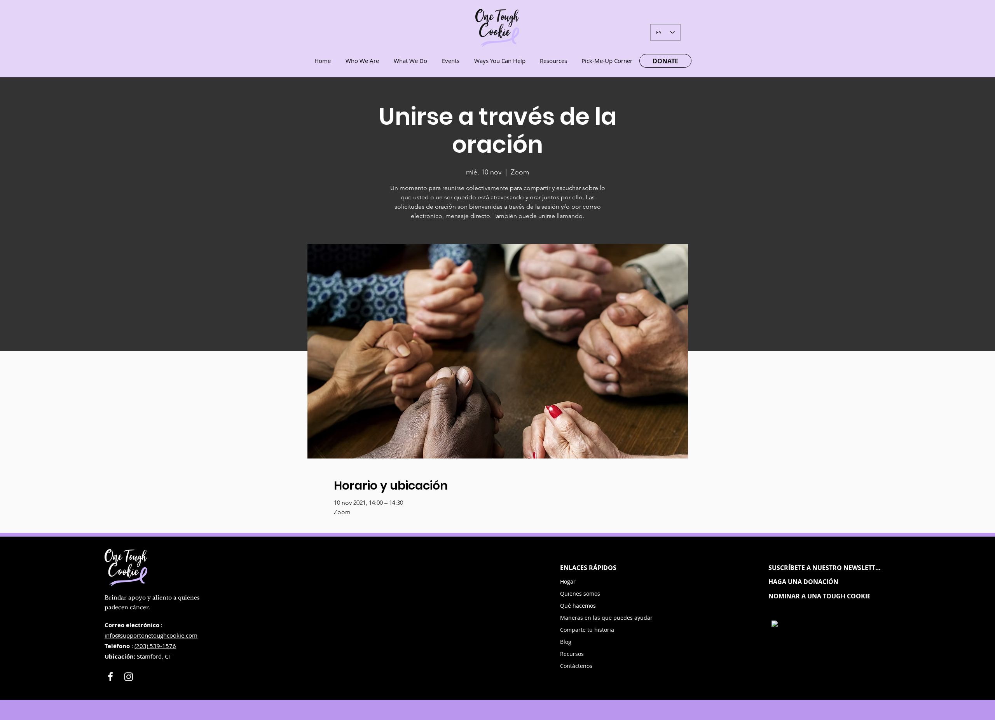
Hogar (568, 581)
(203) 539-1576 (155, 646)
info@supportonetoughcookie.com (151, 635)
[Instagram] (128, 676)
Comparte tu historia (587, 629)
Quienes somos (580, 593)
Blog (565, 641)
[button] (825, 567)
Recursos (572, 653)
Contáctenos (576, 665)
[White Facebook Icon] (110, 676)
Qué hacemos (578, 605)
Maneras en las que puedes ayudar (589, 617)
